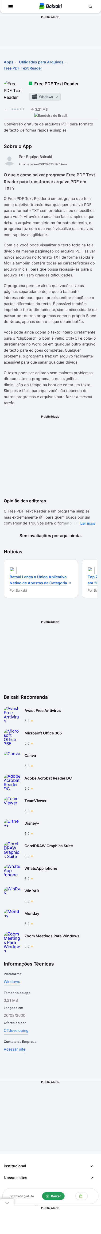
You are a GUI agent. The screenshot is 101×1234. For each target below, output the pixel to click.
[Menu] (10, 6)
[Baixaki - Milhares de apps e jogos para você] (50, 6)
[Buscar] (90, 6)
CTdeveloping (16, 1030)
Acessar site (14, 1049)
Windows (12, 981)
